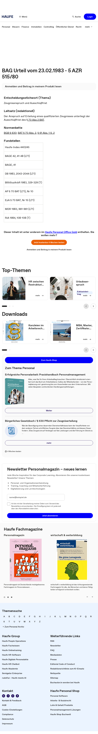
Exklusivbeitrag (83, 292)
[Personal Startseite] (8, 16)
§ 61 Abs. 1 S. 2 (46, 133)
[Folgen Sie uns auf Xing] (8, 695)
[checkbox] (8, 503)
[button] (90, 17)
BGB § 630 (10, 133)
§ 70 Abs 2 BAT (35, 120)
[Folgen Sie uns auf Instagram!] (12, 695)
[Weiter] (93, 306)
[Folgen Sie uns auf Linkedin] (3, 695)
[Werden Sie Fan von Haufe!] (17, 695)
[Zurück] (86, 306)
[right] (92, 596)
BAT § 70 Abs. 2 (27, 133)
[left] (87, 596)
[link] (6, 27)
